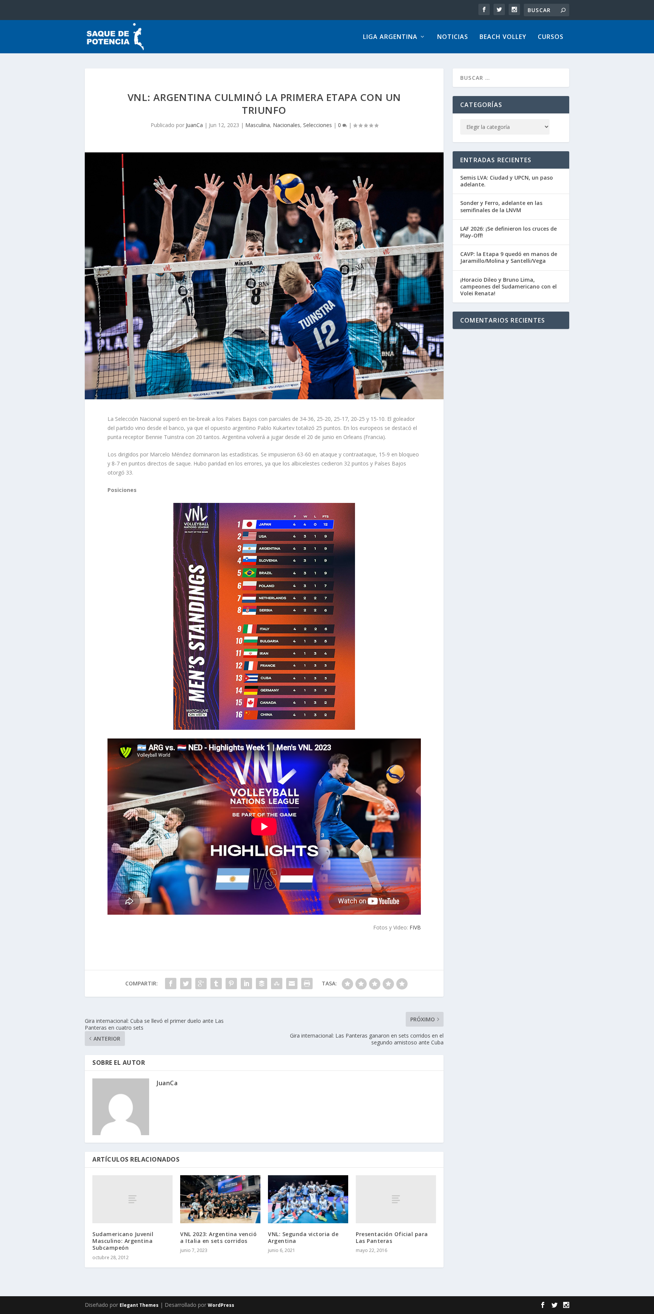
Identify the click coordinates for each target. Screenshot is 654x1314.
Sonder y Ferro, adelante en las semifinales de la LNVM (501, 206)
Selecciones (317, 125)
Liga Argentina (390, 37)
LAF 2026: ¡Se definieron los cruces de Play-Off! (508, 232)
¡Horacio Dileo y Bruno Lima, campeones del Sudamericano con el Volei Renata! (508, 286)
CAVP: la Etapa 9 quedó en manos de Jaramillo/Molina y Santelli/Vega (508, 257)
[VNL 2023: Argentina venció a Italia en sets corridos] (220, 1199)
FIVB (415, 927)
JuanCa (194, 125)
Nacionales (286, 125)
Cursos (551, 37)
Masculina (257, 125)
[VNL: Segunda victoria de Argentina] (308, 1199)
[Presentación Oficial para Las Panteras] (396, 1199)
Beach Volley (503, 37)
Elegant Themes (139, 1305)
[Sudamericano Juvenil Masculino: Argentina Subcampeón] (132, 1199)
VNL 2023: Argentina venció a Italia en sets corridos (218, 1237)
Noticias (452, 37)
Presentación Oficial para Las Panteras (392, 1237)
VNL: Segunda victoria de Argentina (303, 1237)
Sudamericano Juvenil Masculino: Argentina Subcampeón (122, 1240)
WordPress (221, 1305)
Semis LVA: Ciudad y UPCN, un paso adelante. (506, 181)
